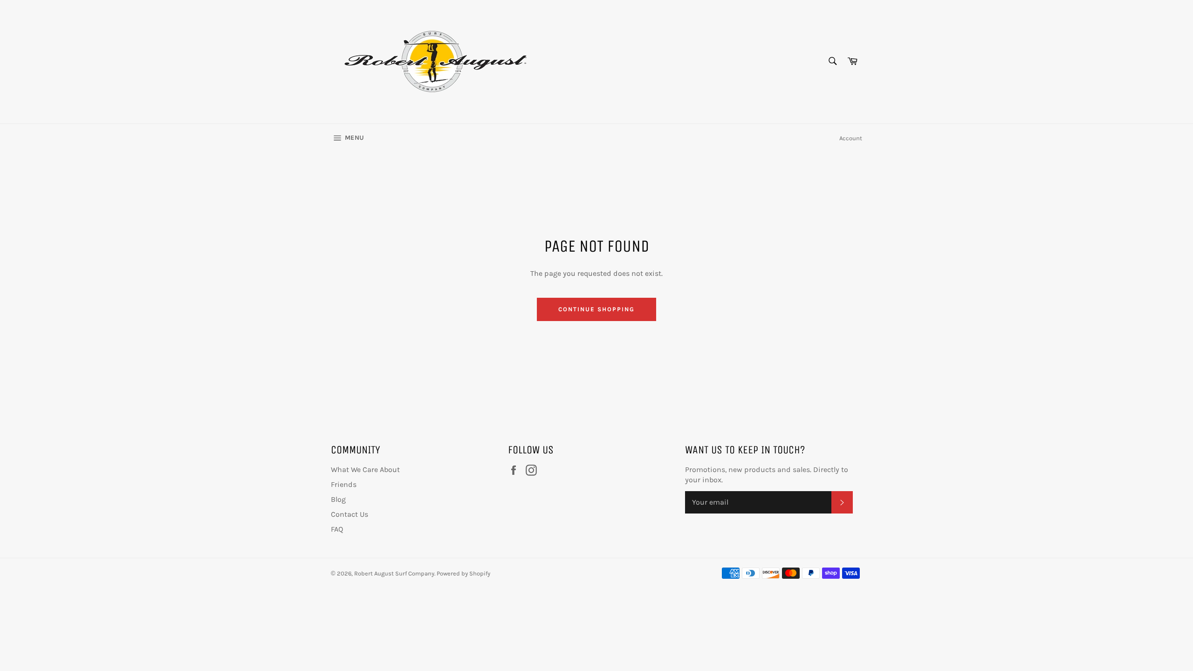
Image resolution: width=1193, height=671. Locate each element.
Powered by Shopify (463, 573)
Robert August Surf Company (394, 573)
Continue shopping (596, 309)
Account (850, 138)
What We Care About (365, 469)
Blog (338, 499)
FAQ (337, 529)
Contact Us (349, 514)
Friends (344, 484)
